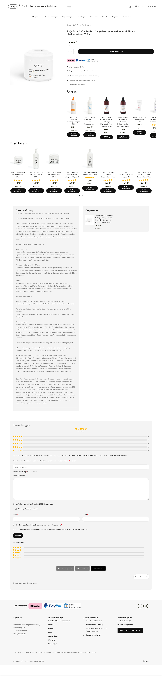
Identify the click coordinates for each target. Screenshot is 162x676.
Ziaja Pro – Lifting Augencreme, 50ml (139, 119)
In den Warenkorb (116, 51)
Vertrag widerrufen (130, 630)
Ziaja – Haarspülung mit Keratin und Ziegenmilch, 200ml (144, 174)
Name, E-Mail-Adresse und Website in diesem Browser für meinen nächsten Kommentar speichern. (51, 529)
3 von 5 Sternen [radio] (34, 471)
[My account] (142, 6)
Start (69, 25)
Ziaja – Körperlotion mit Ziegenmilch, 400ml (36, 174)
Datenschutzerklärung (32, 525)
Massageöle (81, 71)
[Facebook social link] (140, 606)
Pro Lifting (86, 25)
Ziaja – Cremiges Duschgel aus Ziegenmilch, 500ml (108, 174)
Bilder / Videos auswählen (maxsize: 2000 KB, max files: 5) (34, 504)
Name (15, 514)
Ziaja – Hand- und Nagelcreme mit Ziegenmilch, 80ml (72, 174)
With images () (66, 568)
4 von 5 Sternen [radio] (36, 471)
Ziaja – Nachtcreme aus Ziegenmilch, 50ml (54, 174)
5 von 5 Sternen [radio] (37, 471)
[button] (73, 134)
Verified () (84, 568)
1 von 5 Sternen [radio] (30, 471)
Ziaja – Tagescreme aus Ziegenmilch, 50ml (18, 174)
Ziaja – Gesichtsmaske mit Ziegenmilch (126, 174)
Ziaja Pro (76, 25)
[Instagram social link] (145, 606)
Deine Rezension (19, 476)
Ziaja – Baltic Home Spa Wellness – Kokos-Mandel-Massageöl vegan (123, 121)
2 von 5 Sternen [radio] (32, 471)
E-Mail (85, 514)
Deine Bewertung (20, 472)
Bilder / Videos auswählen (28, 509)
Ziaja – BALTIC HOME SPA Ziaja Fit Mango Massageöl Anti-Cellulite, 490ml (106, 121)
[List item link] (63, 620)
